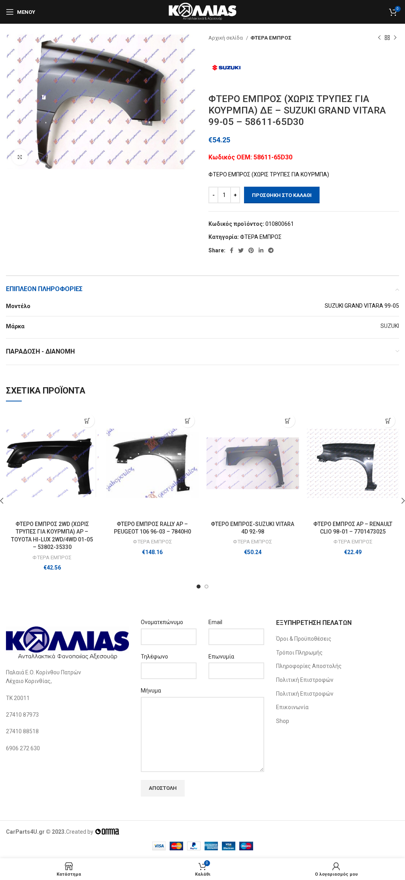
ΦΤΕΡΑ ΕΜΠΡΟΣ (270, 38)
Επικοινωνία (292, 707)
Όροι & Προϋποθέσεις (303, 639)
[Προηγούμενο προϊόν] (379, 38)
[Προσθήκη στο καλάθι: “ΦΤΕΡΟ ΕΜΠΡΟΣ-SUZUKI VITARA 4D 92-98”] (288, 421)
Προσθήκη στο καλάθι (282, 195)
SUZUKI (389, 326)
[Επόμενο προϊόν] (395, 38)
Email (215, 622)
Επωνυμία (221, 656)
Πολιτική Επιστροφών (304, 680)
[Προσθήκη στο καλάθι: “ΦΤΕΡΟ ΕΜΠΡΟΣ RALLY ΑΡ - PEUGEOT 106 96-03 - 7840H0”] (188, 421)
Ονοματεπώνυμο (162, 622)
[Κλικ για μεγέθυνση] (20, 157)
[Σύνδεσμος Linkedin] (261, 250)
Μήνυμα (151, 690)
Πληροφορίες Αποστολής (309, 666)
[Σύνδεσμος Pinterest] (251, 250)
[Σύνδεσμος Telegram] (271, 250)
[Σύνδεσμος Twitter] (241, 250)
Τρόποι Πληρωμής (299, 652)
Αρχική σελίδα (226, 38)
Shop (282, 721)
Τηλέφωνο (154, 656)
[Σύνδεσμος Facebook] (231, 250)
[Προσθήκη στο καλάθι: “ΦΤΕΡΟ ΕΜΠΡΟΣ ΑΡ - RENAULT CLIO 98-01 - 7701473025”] (388, 421)
